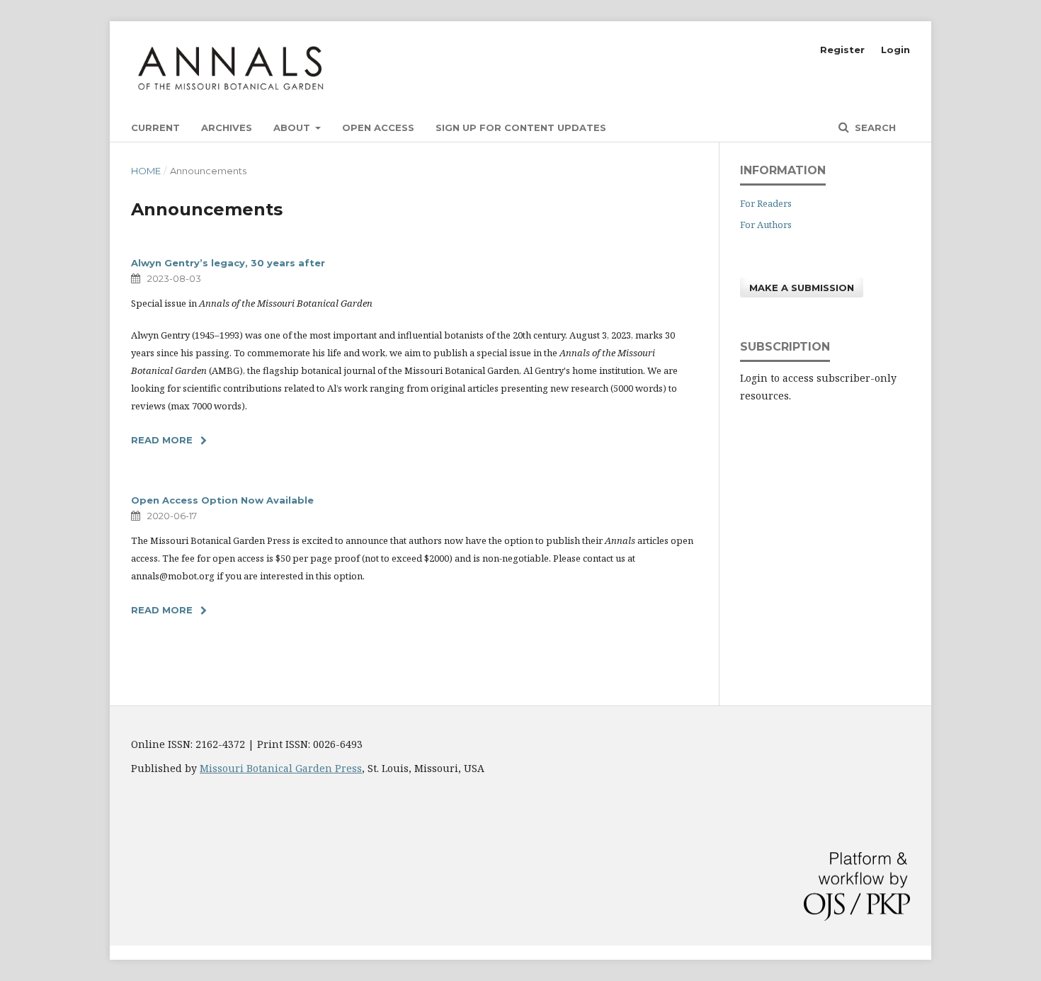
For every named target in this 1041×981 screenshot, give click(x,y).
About (293, 127)
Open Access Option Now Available (222, 500)
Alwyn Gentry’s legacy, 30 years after (228, 262)
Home (146, 170)
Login (895, 49)
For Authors (766, 224)
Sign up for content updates (521, 127)
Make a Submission (801, 287)
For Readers (766, 203)
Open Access (378, 127)
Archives (226, 127)
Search (874, 127)
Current (155, 127)
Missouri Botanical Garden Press (281, 768)
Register (842, 49)
